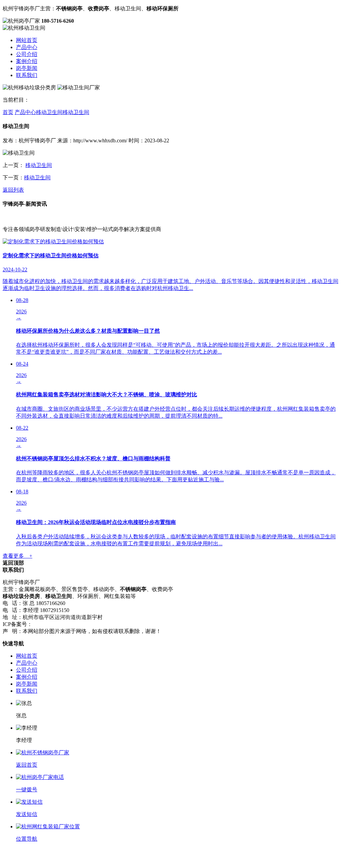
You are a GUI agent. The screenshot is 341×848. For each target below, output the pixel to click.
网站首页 (26, 40)
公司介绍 (26, 54)
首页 (8, 112)
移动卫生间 (49, 112)
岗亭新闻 (26, 68)
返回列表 (13, 190)
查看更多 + (17, 556)
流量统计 (99, 624)
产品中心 (26, 47)
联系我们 (26, 75)
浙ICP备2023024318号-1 (60, 624)
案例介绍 (26, 61)
